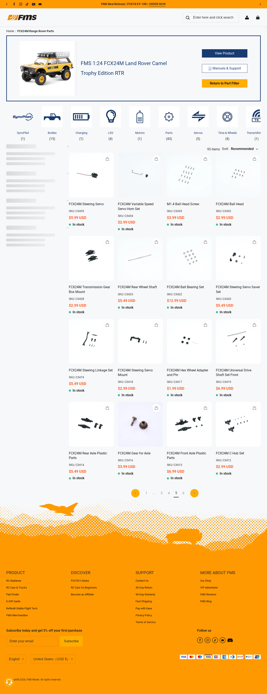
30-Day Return (144, 587)
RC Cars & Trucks (16, 587)
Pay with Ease (144, 608)
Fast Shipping (144, 601)
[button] (107, 159)
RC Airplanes (13, 580)
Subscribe (71, 641)
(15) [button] (52, 136)
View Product (224, 53)
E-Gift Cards (13, 601)
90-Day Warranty (145, 594)
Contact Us (142, 580)
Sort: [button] (238, 149)
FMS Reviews (208, 594)
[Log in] (247, 17)
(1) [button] (23, 136)
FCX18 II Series (80, 580)
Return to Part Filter (224, 83)
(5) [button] (198, 136)
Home (10, 31)
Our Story (205, 580)
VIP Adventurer (209, 587)
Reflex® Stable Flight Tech (21, 608)
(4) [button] (110, 136)
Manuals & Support (226, 68)
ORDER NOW (157, 4)
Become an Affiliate (82, 594)
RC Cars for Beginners (84, 587)
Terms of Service (146, 622)
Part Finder (12, 594)
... (154, 493)
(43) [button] (169, 136)
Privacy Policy (144, 615)
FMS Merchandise (17, 615)
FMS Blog (206, 601)
